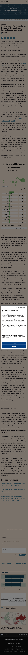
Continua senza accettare (21, 307)
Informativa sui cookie (10, 329)
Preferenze (14, 343)
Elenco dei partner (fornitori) (8, 338)
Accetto (14, 346)
